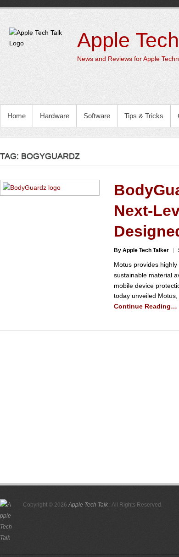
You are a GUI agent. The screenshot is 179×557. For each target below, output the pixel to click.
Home (16, 116)
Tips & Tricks (143, 116)
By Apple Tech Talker (141, 250)
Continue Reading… (145, 306)
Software (97, 116)
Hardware (54, 116)
